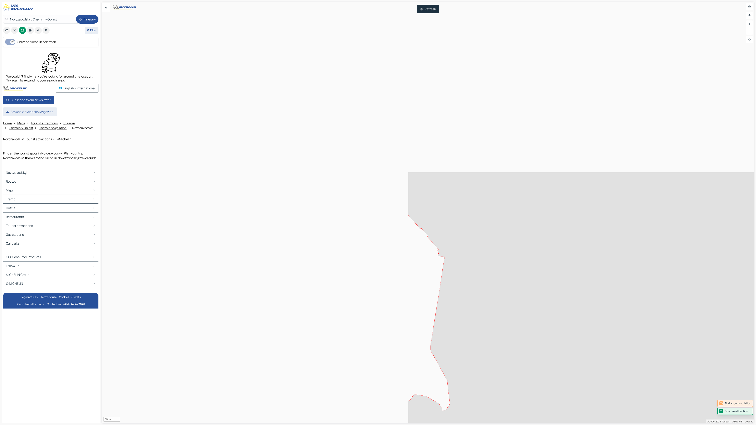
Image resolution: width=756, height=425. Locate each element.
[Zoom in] (749, 24)
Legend (749, 421)
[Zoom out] (749, 31)
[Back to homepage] (19, 7)
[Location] (749, 39)
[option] (6, 30)
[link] (735, 403)
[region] (428, 212)
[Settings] (749, 15)
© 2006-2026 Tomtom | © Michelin (725, 421)
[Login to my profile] (749, 6)
